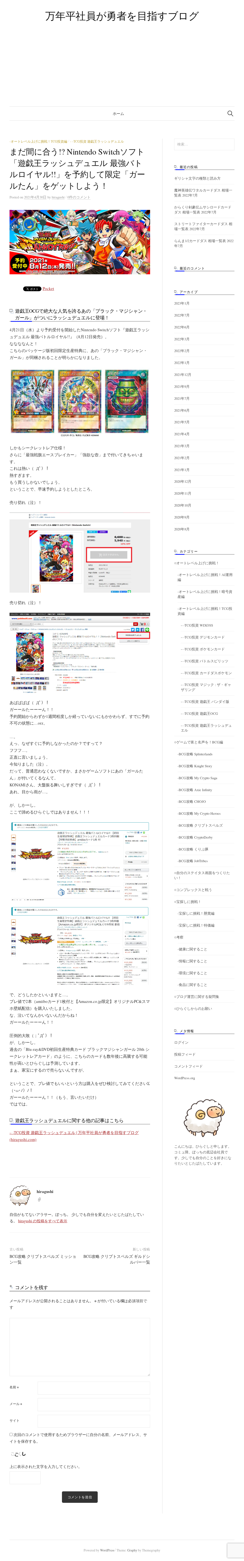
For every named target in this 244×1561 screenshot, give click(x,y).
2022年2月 (182, 350)
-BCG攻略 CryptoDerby (195, 837)
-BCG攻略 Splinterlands (195, 754)
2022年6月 (182, 327)
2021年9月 (182, 386)
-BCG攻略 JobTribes (193, 860)
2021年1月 (182, 469)
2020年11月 (182, 493)
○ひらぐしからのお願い (193, 1008)
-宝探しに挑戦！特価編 (196, 925)
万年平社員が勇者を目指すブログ (122, 15)
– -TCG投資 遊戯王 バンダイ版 (205, 701)
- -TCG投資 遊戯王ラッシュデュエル (97, 141)
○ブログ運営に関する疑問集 (196, 996)
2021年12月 (182, 374)
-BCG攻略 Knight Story (195, 765)
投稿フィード (185, 1054)
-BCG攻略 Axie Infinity (195, 789)
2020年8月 (182, 529)
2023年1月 (182, 303)
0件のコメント (79, 197)
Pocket (48, 288)
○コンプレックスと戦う (193, 889)
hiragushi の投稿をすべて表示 (42, 1220)
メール (16, 1403)
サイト (15, 1420)
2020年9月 (182, 517)
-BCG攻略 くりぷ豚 (193, 849)
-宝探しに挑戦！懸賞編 (196, 913)
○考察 (178, 937)
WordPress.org (184, 1077)
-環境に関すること (192, 972)
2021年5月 (182, 422)
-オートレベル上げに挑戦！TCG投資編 (38, 141)
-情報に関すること (192, 961)
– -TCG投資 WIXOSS (197, 625)
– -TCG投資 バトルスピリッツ (204, 661)
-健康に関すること (192, 949)
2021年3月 (182, 445)
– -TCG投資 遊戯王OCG (199, 713)
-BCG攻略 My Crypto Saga (197, 777)
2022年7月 (182, 315)
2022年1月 (182, 362)
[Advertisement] (122, 70)
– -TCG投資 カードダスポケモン (206, 672)
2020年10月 (182, 505)
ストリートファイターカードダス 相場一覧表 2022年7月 (203, 226)
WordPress (107, 1550)
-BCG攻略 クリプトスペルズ (200, 825)
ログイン (181, 1042)
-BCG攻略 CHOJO (192, 801)
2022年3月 (182, 339)
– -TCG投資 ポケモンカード (203, 649)
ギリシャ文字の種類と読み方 (197, 178)
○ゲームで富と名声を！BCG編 (198, 742)
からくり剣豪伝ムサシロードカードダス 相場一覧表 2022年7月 (202, 209)
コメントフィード (188, 1066)
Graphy (132, 1550)
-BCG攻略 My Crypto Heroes (199, 813)
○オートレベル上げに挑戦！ (196, 562)
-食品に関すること (192, 984)
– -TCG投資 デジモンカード (203, 637)
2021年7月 (182, 398)
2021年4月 (182, 433)
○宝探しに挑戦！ (187, 901)
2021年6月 (182, 410)
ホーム (118, 113)
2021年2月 (182, 457)
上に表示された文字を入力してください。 (46, 1466)
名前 (14, 1387)
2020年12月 (182, 481)
